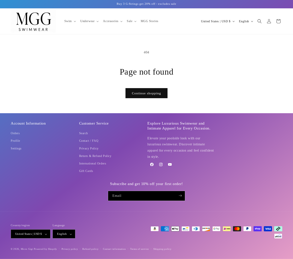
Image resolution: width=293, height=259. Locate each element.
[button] (70, 21)
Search (83, 133)
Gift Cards (86, 171)
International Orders (92, 163)
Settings (16, 148)
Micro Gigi (27, 249)
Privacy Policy (89, 148)
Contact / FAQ (88, 141)
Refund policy (90, 249)
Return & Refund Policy (95, 156)
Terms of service (139, 249)
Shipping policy (162, 249)
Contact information (114, 249)
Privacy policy (70, 249)
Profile (15, 141)
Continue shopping (146, 93)
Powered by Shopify (45, 249)
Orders (15, 133)
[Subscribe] (180, 196)
